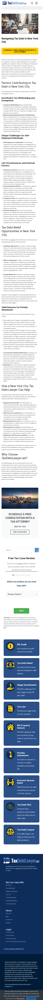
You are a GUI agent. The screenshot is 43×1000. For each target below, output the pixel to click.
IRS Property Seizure (23, 726)
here (11, 986)
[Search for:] (21, 550)
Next (21, 611)
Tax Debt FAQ (24, 804)
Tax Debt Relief (25, 663)
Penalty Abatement (23, 754)
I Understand (31, 998)
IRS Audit (22, 644)
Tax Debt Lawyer (25, 829)
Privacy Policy (21, 998)
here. (5, 628)
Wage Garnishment (27, 685)
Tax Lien (21, 706)
